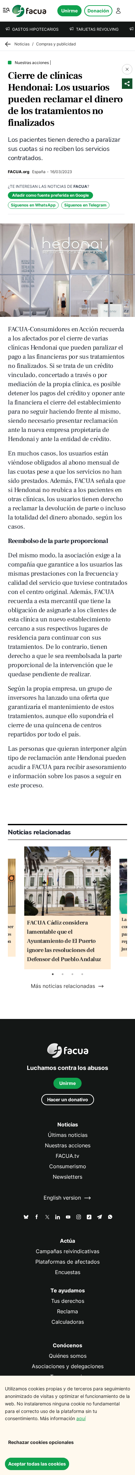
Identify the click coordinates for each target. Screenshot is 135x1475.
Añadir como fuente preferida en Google (50, 195)
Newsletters (67, 1177)
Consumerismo (67, 1166)
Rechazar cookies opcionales (41, 1442)
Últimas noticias (67, 1135)
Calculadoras (67, 1322)
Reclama (67, 1311)
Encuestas (67, 1272)
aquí (81, 1418)
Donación (98, 10)
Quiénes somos (68, 1356)
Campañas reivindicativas (67, 1251)
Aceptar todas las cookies (37, 1464)
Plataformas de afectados (67, 1262)
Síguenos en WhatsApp (33, 205)
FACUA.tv (67, 1156)
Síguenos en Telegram (85, 205)
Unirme (69, 10)
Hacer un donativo (67, 1099)
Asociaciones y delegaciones (68, 1366)
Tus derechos (67, 1301)
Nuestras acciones (67, 1145)
